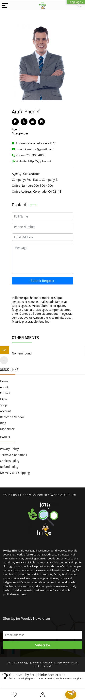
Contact (5, 393)
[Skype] (41, 121)
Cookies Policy (10, 461)
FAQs (3, 399)
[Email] (32, 121)
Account (5, 411)
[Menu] (4, 5)
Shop (3, 405)
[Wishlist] (14, 694)
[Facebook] (15, 121)
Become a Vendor (12, 417)
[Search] (79, 5)
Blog (3, 423)
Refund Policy (9, 467)
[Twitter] (24, 121)
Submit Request (42, 281)
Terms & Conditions (13, 455)
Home (4, 381)
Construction (32, 174)
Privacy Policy (9, 449)
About (4, 387)
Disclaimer (7, 429)
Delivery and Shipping (15, 473)
